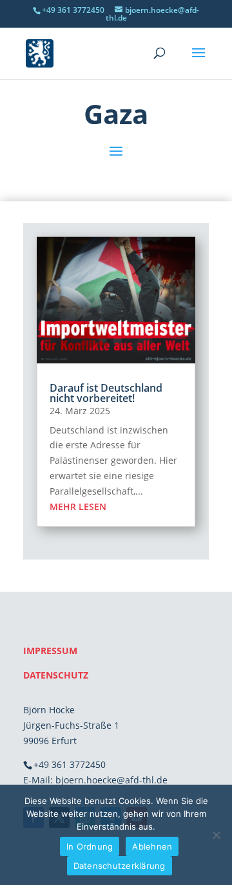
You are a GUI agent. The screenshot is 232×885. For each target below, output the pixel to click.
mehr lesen (78, 506)
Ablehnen (152, 846)
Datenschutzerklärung (119, 866)
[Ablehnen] (215, 834)
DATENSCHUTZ (55, 675)
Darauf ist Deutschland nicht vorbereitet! (106, 393)
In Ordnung (89, 846)
